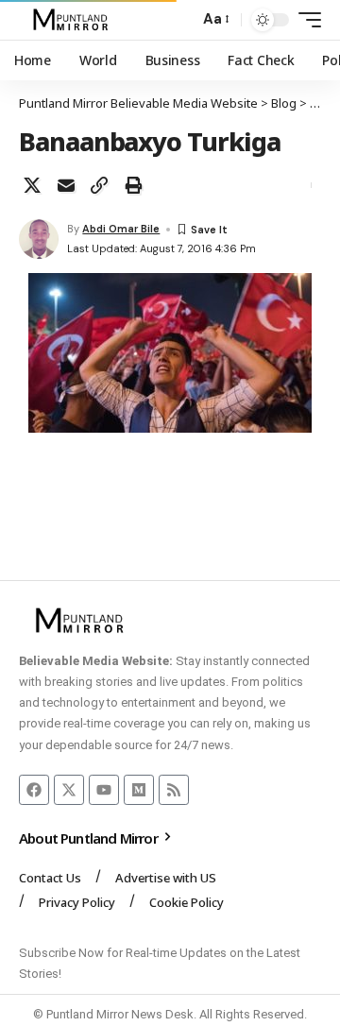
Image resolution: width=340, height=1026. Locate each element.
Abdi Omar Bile (121, 228)
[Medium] (139, 790)
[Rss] (174, 790)
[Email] (66, 185)
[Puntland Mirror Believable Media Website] (73, 20)
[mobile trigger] (305, 19)
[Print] (133, 185)
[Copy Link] (99, 185)
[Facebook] (34, 790)
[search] (180, 20)
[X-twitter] (69, 790)
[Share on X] (32, 185)
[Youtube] (104, 790)
